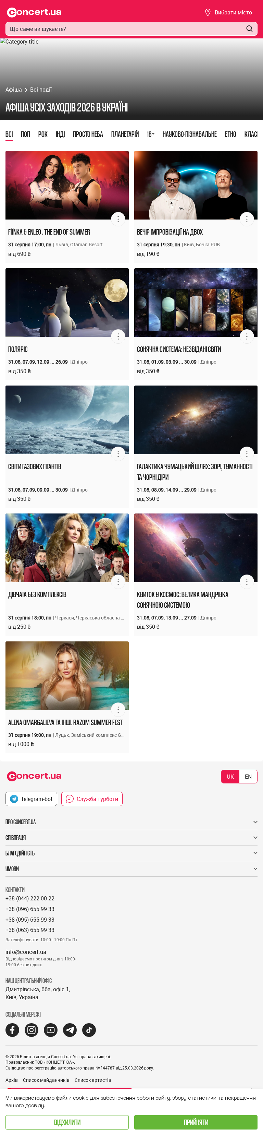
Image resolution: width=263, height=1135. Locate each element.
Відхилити (67, 1122)
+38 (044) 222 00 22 (29, 898)
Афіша (13, 89)
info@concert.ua (25, 952)
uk (230, 776)
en (248, 776)
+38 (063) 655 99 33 (29, 930)
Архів (11, 1080)
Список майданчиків (46, 1080)
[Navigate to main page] (34, 13)
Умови (12, 869)
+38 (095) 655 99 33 (29, 919)
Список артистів (93, 1080)
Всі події (41, 89)
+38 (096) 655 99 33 (29, 909)
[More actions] (118, 219)
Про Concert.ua (20, 822)
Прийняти (196, 1122)
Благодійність (20, 853)
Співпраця (15, 837)
